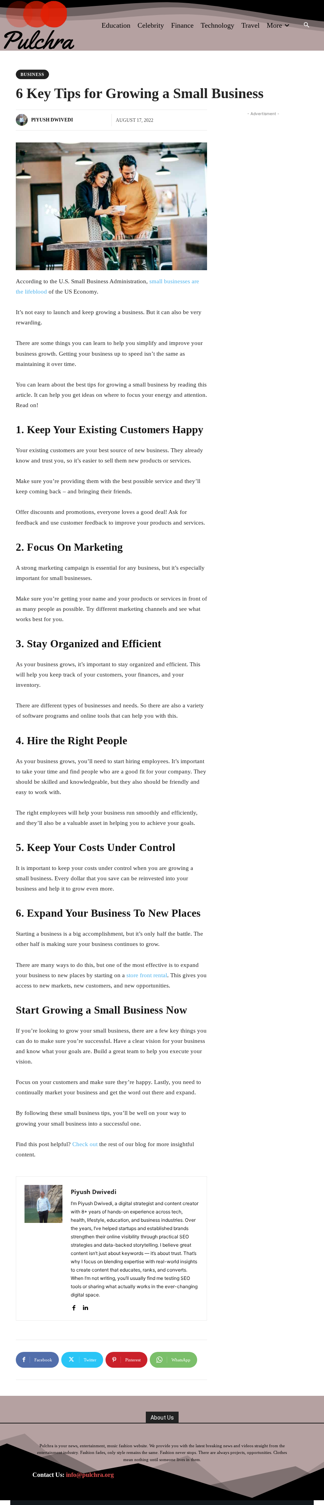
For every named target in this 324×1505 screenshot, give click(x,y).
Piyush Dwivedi (52, 120)
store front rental (146, 975)
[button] (306, 25)
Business (32, 74)
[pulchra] (39, 25)
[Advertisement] (271, 167)
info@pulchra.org (90, 1474)
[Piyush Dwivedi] (23, 120)
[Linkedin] (85, 1306)
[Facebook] (74, 1306)
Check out (85, 1144)
